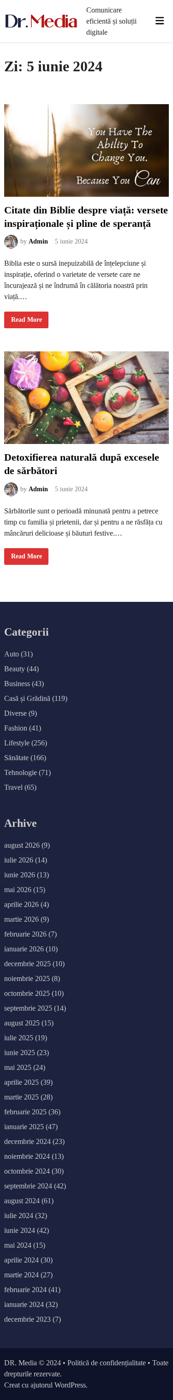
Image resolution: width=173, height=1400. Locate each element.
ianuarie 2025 (24, 1127)
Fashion (15, 728)
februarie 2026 (25, 934)
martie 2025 (21, 1097)
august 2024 (22, 1201)
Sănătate (16, 758)
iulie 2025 (18, 1038)
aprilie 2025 (21, 1082)
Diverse (15, 713)
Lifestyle (17, 743)
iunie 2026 (19, 875)
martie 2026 (21, 919)
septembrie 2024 (28, 1186)
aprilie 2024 (21, 1260)
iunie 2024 (19, 1230)
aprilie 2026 (21, 904)
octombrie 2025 (27, 993)
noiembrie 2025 (27, 978)
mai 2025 (17, 1067)
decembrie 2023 (27, 1319)
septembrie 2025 (28, 1008)
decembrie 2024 (27, 1141)
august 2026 (22, 845)
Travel (13, 787)
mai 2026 (17, 890)
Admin (38, 241)
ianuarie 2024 (24, 1304)
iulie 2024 (18, 1215)
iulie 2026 (18, 860)
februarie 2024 (25, 1290)
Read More (29, 322)
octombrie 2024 (27, 1171)
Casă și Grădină (27, 698)
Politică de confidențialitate (106, 1363)
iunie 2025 (19, 1052)
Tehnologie (20, 772)
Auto (11, 654)
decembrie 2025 (27, 964)
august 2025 (22, 1023)
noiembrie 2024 (27, 1156)
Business (17, 684)
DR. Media (20, 1363)
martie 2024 (21, 1275)
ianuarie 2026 (24, 949)
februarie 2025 (25, 1112)
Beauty (14, 669)
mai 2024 (17, 1245)
